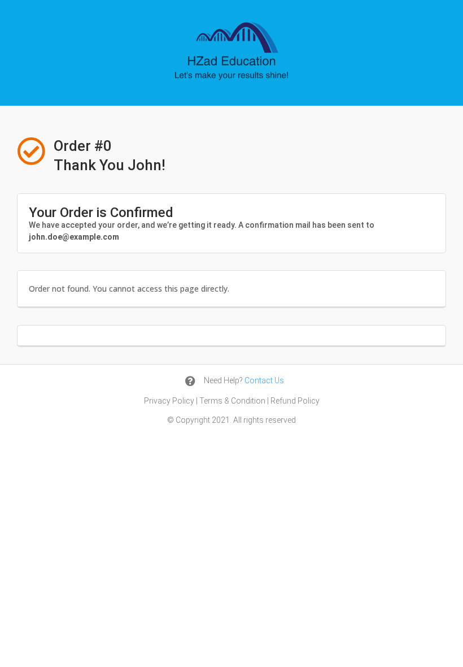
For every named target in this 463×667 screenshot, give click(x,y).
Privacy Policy (169, 400)
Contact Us (264, 380)
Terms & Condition (232, 400)
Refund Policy (295, 400)
